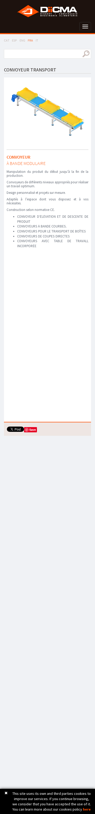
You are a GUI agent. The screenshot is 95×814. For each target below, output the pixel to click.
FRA (30, 40)
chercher (85, 53)
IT (37, 40)
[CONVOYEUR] (47, 111)
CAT (6, 40)
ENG (22, 40)
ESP (14, 40)
